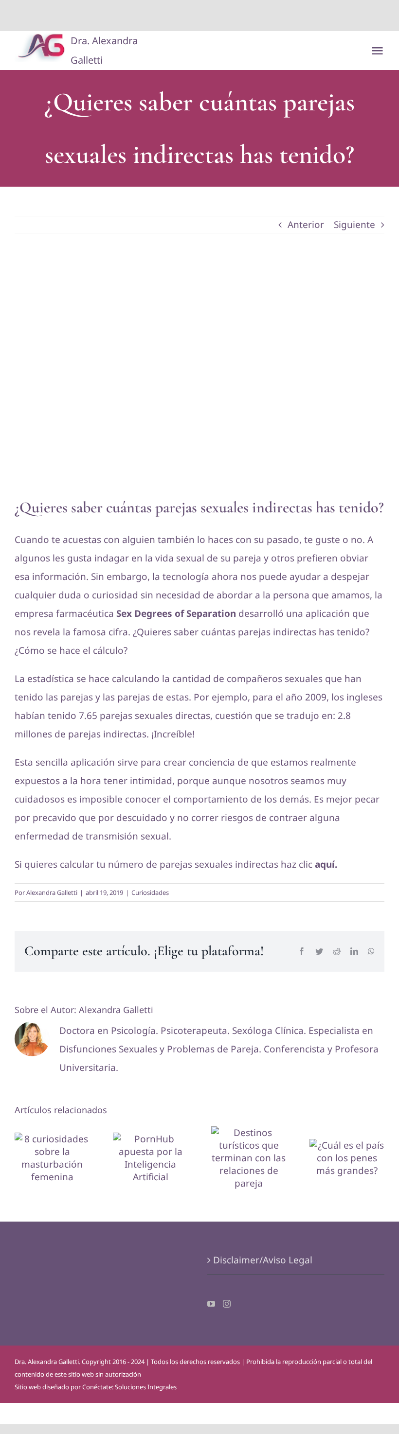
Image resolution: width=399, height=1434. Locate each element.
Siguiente (354, 224)
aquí (325, 864)
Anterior (306, 224)
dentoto (201, 15)
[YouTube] (211, 1304)
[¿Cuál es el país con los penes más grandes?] (346, 1158)
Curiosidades (150, 892)
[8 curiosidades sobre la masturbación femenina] (52, 1158)
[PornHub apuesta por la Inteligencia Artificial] (150, 1158)
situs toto (177, 15)
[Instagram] (227, 1304)
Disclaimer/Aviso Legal (262, 1260)
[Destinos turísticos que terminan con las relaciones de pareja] (248, 1157)
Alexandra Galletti (51, 892)
